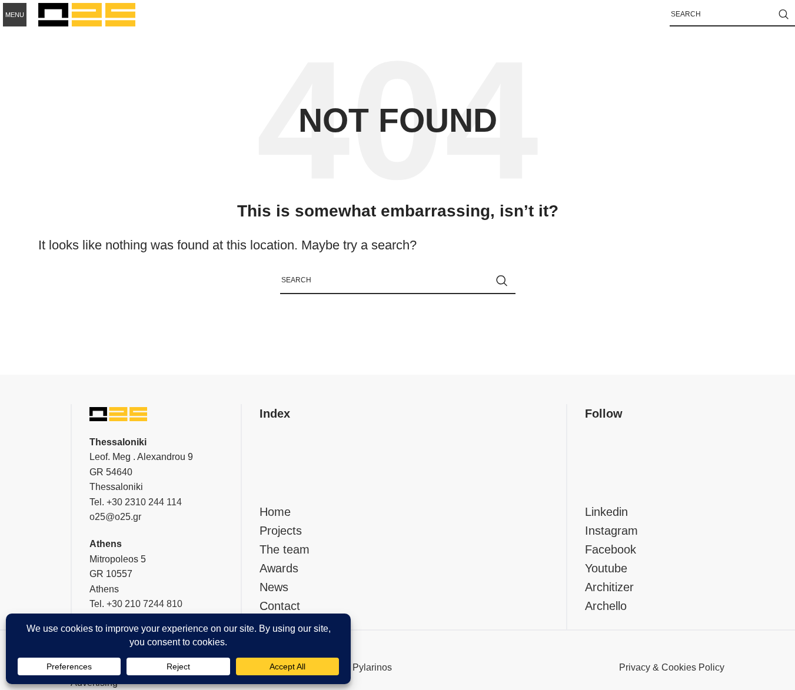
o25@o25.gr (115, 517)
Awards (279, 568)
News (274, 587)
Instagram (611, 530)
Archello (606, 605)
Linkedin (606, 511)
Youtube (606, 568)
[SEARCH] (783, 14)
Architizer (609, 587)
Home (275, 511)
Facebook (610, 549)
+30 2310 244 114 (144, 502)
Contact (280, 605)
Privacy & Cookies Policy (671, 667)
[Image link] (118, 413)
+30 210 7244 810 (144, 604)
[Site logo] (86, 13)
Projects (281, 530)
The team (285, 549)
